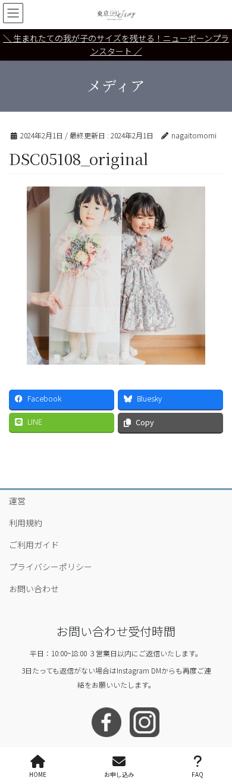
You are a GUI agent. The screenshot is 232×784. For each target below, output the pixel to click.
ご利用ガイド (34, 545)
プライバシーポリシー (50, 567)
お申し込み (119, 774)
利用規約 (25, 523)
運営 (17, 501)
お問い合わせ (34, 589)
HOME (37, 774)
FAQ (197, 774)
